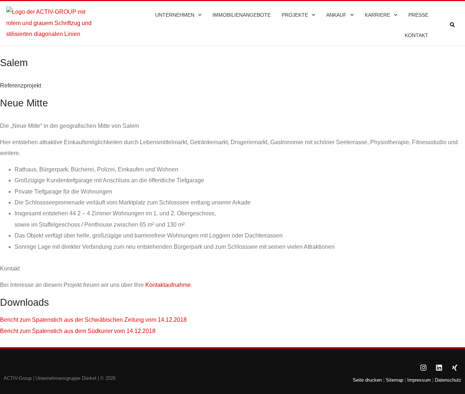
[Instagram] (423, 368)
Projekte (295, 15)
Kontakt (416, 35)
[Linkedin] (439, 368)
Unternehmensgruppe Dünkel (66, 378)
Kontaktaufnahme (168, 285)
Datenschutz (448, 380)
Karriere (377, 15)
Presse (418, 15)
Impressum (419, 380)
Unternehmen (174, 15)
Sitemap (393, 380)
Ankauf (336, 15)
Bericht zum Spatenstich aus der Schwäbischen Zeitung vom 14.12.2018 (93, 320)
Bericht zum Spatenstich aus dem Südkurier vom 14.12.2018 (77, 331)
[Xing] (454, 368)
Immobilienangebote (242, 15)
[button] (452, 25)
